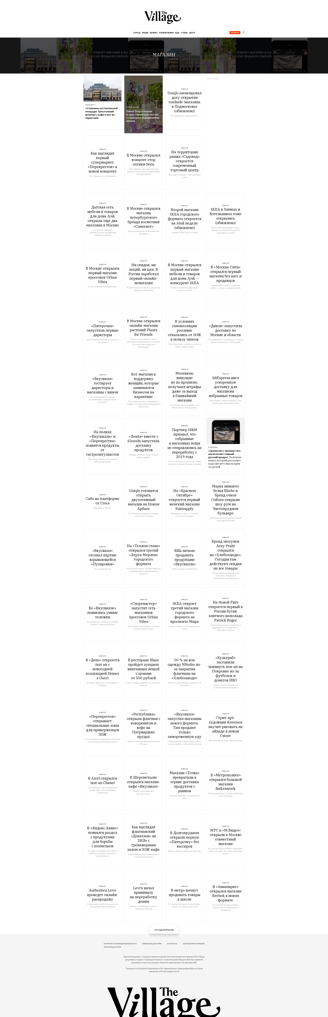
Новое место (90, 105)
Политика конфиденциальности (120, 944)
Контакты (172, 944)
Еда (177, 33)
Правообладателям (152, 944)
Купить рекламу (212, 79)
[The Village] (164, 18)
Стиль (184, 33)
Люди (145, 33)
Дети (192, 33)
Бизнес (154, 33)
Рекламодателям (112, 947)
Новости (184, 89)
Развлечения (166, 33)
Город (136, 33)
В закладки (212, 447)
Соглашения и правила (194, 944)
